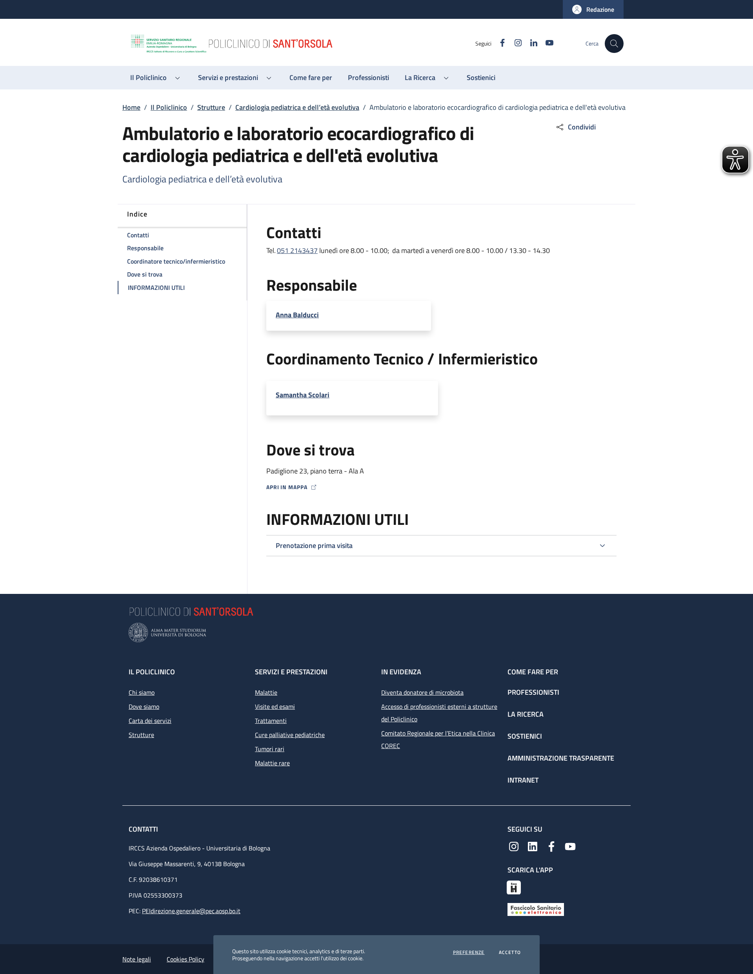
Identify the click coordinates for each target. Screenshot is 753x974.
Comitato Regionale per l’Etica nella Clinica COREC (438, 739)
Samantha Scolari (302, 395)
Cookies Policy (185, 959)
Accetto (510, 952)
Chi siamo (142, 692)
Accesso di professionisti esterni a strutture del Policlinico (439, 713)
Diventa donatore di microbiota (422, 692)
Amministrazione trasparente (560, 758)
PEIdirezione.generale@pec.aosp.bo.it (191, 911)
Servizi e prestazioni (291, 671)
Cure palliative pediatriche (290, 734)
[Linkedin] (532, 845)
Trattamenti (271, 720)
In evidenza (401, 671)
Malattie (266, 692)
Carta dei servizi (150, 720)
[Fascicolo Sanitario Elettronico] (535, 909)
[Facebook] (551, 845)
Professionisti (533, 692)
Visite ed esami (275, 706)
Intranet (522, 780)
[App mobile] (513, 886)
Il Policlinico (169, 107)
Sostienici (524, 736)
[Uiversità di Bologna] (376, 632)
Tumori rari (269, 749)
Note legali (136, 959)
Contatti (144, 829)
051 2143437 (297, 250)
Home (131, 107)
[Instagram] (513, 845)
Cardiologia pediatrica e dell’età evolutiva (297, 107)
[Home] (302, 43)
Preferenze (469, 952)
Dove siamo (144, 706)
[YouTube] (570, 845)
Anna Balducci (297, 315)
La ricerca (525, 714)
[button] (593, 9)
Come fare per (532, 671)
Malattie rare (272, 763)
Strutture (211, 107)
